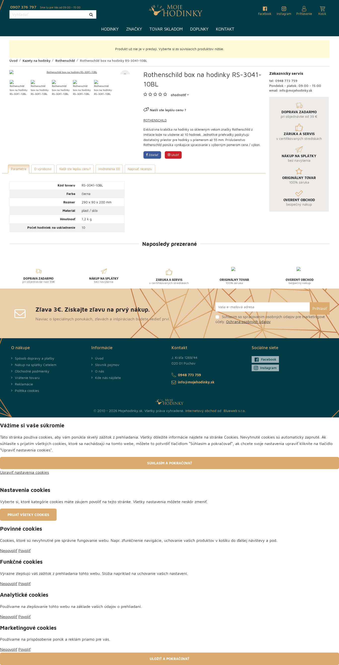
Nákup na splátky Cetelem (35, 365)
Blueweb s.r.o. (235, 410)
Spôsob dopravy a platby (34, 358)
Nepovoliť (8, 550)
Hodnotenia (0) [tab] (109, 169)
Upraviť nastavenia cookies (24, 472)
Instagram (268, 368)
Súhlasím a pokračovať (169, 463)
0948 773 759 (286, 81)
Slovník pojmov (107, 365)
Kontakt (225, 29)
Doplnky (199, 29)
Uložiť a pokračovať (169, 659)
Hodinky (110, 29)
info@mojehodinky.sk (295, 90)
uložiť (174, 155)
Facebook (268, 359)
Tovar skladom (166, 29)
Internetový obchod (200, 410)
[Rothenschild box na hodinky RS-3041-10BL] (69, 72)
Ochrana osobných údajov (248, 322)
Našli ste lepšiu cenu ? (168, 110)
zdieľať (153, 155)
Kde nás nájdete (108, 377)
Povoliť (24, 550)
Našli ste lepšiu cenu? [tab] (75, 169)
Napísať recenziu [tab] (140, 169)
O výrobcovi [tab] (42, 169)
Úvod (99, 358)
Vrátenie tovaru (27, 377)
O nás (99, 371)
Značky (134, 29)
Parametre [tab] (18, 169)
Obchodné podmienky (32, 371)
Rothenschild (155, 120)
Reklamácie (24, 384)
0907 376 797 (23, 7)
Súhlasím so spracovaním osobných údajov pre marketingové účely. (270, 319)
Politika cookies (27, 390)
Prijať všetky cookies (28, 515)
